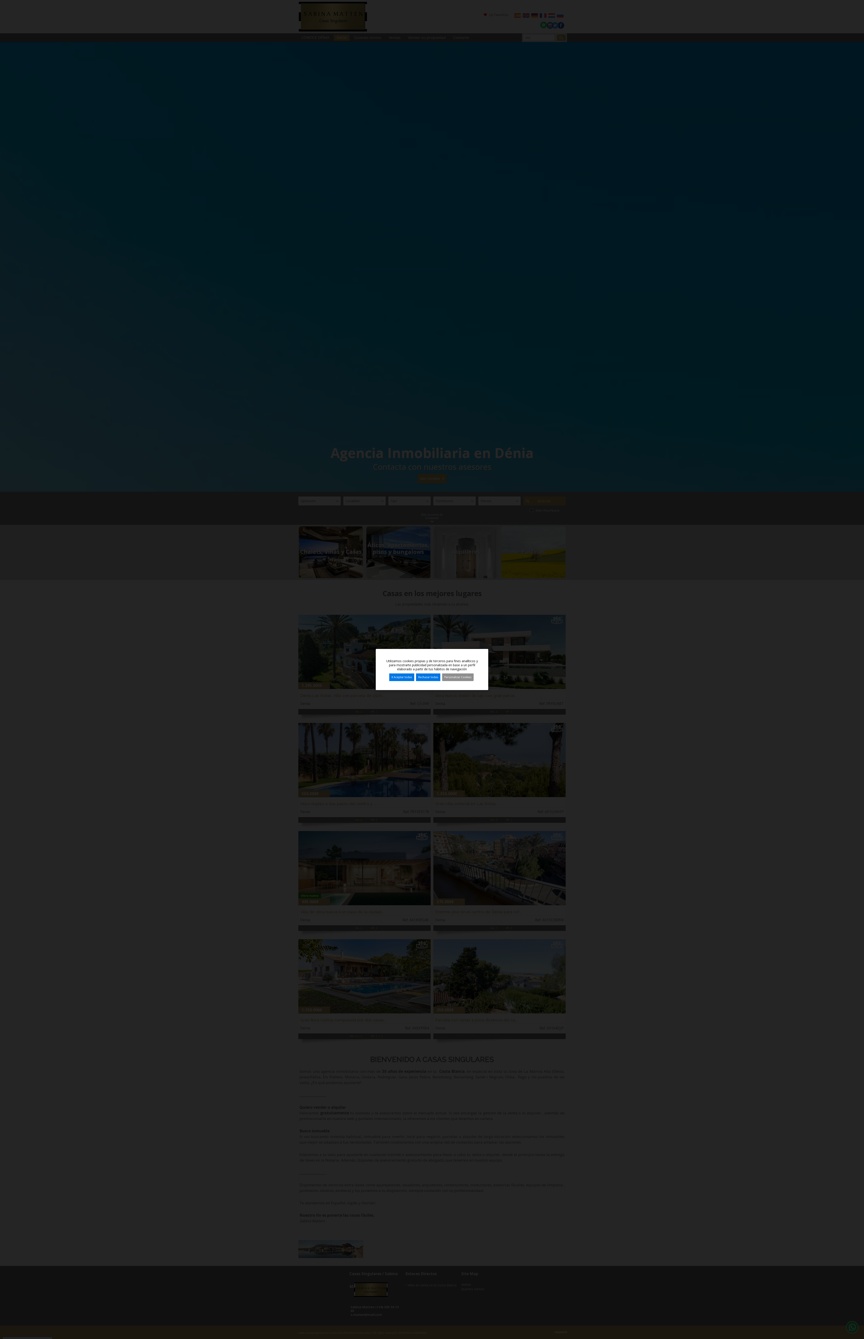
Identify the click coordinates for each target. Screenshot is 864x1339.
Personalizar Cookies (457, 677)
